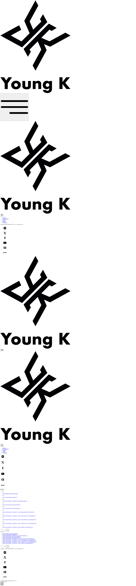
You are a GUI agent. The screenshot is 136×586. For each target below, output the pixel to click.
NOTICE (4, 221)
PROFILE (4, 217)
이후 (8, 530)
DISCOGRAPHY (6, 218)
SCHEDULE (5, 222)
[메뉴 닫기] (2, 215)
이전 (2, 530)
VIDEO (4, 220)
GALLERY (5, 219)
